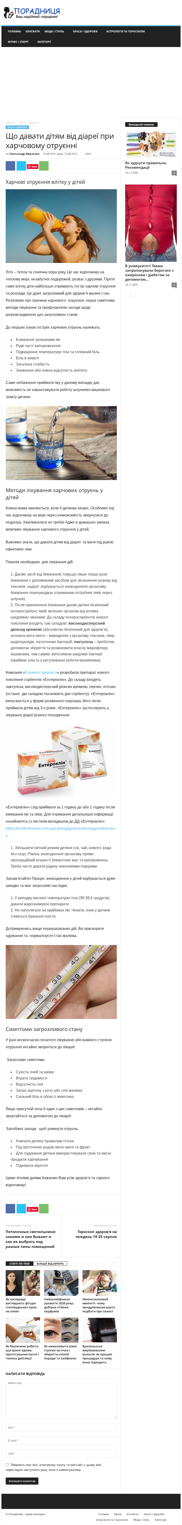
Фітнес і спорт (18, 41)
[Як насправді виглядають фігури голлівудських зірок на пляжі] (23, 1283)
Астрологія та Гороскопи (125, 31)
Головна (14, 31)
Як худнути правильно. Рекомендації (146, 165)
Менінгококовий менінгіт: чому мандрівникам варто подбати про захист (98, 1305)
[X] (21, 166)
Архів (117, 1514)
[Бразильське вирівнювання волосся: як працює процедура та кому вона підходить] (99, 1330)
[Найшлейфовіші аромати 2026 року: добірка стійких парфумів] (61, 1283)
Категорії (44, 41)
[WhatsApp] (44, 166)
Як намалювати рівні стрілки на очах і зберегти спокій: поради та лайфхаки (60, 1352)
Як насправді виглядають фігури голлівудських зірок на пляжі (21, 1305)
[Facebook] (10, 166)
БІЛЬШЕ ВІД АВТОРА (50, 1263)
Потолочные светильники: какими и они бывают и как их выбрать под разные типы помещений (31, 1239)
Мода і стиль (54, 31)
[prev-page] (108, 1263)
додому (10, 122)
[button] (173, 36)
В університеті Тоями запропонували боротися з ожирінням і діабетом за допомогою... (149, 272)
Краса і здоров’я (85, 31)
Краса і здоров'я (17, 127)
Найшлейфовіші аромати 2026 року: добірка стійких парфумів (59, 1305)
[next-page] (114, 1263)
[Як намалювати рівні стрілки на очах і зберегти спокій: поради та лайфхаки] (61, 1330)
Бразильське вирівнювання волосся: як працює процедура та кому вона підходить (97, 1354)
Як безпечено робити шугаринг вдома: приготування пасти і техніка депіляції (22, 1352)
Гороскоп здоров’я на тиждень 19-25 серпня (96, 1234)
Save (34, 166)
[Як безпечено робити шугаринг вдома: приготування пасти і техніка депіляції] (23, 1330)
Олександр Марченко (25, 153)
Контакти (33, 31)
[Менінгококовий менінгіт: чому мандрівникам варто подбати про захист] (99, 1283)
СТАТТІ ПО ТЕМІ (19, 1263)
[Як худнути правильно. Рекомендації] (151, 145)
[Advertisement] (91, 82)
